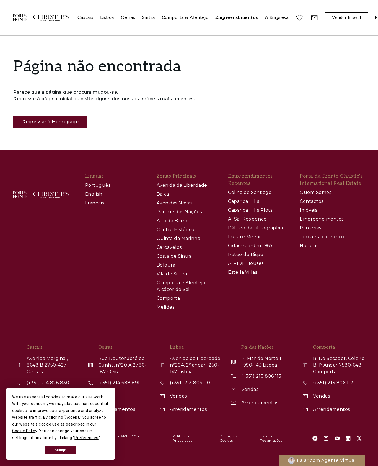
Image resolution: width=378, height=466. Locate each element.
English (93, 194)
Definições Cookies (228, 438)
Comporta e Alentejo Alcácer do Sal (181, 286)
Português (98, 185)
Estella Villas (242, 272)
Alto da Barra (172, 220)
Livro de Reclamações (271, 438)
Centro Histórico (176, 229)
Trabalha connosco (322, 236)
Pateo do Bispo (245, 254)
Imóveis (308, 210)
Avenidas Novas (175, 203)
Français (94, 203)
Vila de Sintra (172, 273)
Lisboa (107, 17)
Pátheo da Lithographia (255, 228)
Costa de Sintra (174, 256)
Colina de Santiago (249, 192)
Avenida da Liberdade (182, 185)
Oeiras (128, 17)
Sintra (148, 17)
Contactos (311, 201)
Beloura (166, 265)
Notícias (309, 245)
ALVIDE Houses (246, 263)
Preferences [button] (86, 438)
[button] (277, 17)
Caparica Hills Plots (250, 210)
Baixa (163, 194)
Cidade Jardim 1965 (250, 245)
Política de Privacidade (182, 438)
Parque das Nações (179, 211)
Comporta (168, 298)
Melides (166, 307)
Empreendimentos (322, 219)
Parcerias (310, 228)
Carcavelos (169, 247)
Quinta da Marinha (178, 238)
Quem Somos (315, 192)
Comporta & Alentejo (185, 17)
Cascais (85, 17)
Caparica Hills (243, 201)
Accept (61, 450)
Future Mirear (244, 236)
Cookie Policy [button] (24, 431)
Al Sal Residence (247, 219)
